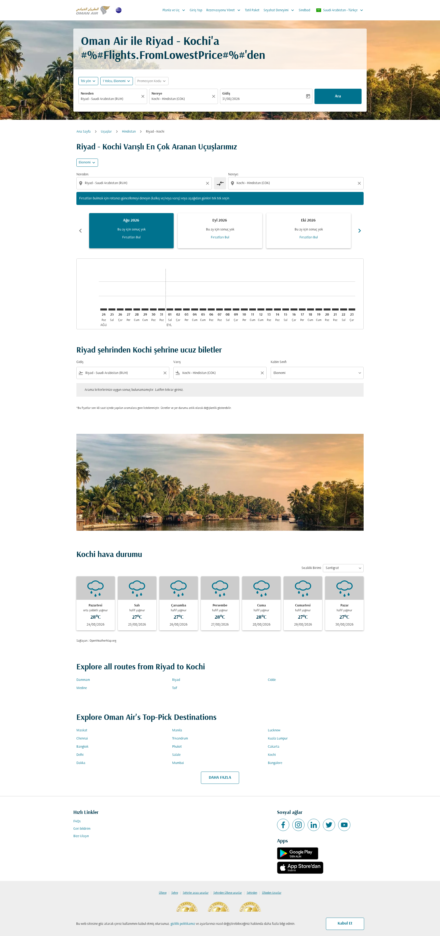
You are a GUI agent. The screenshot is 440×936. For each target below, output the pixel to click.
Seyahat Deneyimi (279, 10)
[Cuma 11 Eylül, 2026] (252, 309)
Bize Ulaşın (81, 836)
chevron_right (359, 231)
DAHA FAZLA (220, 778)
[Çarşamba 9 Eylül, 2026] (236, 309)
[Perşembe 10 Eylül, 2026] (244, 309)
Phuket (177, 747)
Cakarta (273, 747)
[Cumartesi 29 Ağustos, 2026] (145, 309)
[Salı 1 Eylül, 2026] (170, 309)
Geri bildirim (81, 829)
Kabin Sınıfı (278, 362)
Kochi (272, 755)
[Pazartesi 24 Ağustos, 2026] (103, 309)
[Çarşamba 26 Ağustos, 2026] (120, 309)
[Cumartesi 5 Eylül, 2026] (203, 309)
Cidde (272, 680)
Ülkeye (163, 892)
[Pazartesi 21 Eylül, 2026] (335, 309)
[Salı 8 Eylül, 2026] (227, 309)
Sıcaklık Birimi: (311, 568)
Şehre (174, 892)
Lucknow (274, 730)
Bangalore (275, 763)
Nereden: (82, 174)
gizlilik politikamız (183, 924)
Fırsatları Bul (131, 237)
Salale (176, 755)
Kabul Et (345, 923)
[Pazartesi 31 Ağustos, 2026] (161, 309)
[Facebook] (283, 825)
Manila (177, 730)
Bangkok (82, 747)
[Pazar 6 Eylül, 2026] (211, 309)
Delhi (80, 755)
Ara (338, 96)
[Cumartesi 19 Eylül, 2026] (318, 309)
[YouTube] (344, 825)
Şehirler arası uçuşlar (196, 892)
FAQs (77, 821)
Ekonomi (85, 162)
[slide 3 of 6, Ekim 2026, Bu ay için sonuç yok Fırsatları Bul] (308, 230)
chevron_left (80, 231)
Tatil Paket (252, 10)
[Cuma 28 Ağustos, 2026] (136, 309)
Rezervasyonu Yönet (223, 10)
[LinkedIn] (314, 825)
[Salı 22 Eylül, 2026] (343, 309)
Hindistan (129, 132)
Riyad (176, 680)
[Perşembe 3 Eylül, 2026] (186, 309)
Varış (177, 362)
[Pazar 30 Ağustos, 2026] (153, 309)
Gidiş (226, 94)
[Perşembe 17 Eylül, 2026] (302, 309)
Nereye (157, 94)
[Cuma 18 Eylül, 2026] (310, 309)
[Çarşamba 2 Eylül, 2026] (178, 309)
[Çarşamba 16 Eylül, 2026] (294, 309)
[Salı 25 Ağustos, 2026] (111, 309)
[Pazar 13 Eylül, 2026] (269, 309)
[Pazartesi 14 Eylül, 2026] (277, 309)
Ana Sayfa (83, 132)
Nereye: (233, 174)
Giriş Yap (196, 10)
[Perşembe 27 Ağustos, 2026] (128, 309)
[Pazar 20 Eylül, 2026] (327, 309)
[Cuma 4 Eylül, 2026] (194, 309)
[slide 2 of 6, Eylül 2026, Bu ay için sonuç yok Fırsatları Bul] (220, 230)
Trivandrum (180, 738)
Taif (174, 688)
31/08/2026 (231, 99)
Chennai (82, 738)
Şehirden (252, 892)
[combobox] (110, 99)
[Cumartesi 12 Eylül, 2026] (260, 309)
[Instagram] (298, 825)
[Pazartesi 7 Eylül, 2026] (219, 309)
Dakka (80, 763)
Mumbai (178, 763)
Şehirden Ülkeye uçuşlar (227, 892)
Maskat (81, 730)
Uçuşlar (106, 132)
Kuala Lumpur (278, 738)
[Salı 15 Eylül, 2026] (285, 309)
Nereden (87, 94)
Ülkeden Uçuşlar (271, 892)
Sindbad (304, 10)
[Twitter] (329, 825)
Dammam (83, 680)
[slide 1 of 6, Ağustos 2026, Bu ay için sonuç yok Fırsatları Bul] (131, 230)
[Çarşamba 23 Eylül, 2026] (352, 309)
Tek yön (86, 81)
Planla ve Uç (174, 10)
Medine (81, 688)
